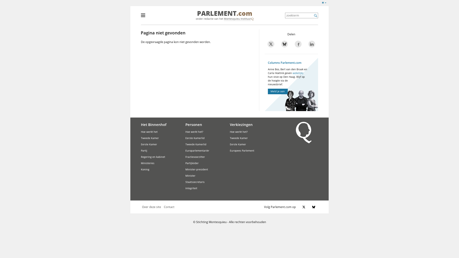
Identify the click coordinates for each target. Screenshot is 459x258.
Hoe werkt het (149, 131)
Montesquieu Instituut (237, 18)
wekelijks (298, 73)
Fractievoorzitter (195, 157)
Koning (145, 169)
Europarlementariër (197, 150)
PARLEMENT (224, 13)
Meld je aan (278, 91)
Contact (169, 207)
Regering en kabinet (153, 157)
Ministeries (147, 163)
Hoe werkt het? (194, 131)
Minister (190, 175)
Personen (193, 124)
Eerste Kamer (149, 144)
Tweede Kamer (150, 138)
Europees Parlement (242, 150)
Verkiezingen (241, 124)
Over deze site (151, 207)
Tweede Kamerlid (195, 144)
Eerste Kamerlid (195, 138)
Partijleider (192, 163)
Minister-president (196, 169)
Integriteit (191, 188)
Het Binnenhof (153, 124)
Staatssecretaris (195, 182)
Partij (144, 150)
